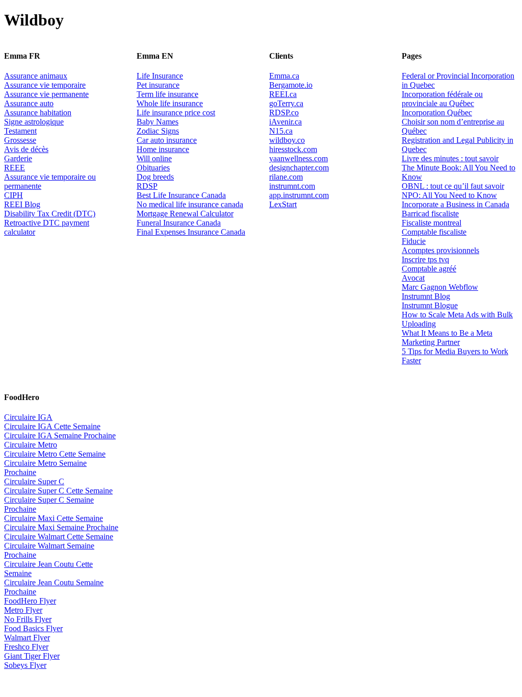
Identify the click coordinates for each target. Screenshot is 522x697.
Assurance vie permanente (46, 94)
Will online (154, 158)
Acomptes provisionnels (440, 250)
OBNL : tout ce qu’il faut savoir (453, 186)
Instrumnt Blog (426, 296)
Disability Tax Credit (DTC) (49, 213)
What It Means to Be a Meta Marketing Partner (447, 337)
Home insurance (163, 149)
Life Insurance (160, 75)
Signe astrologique (34, 121)
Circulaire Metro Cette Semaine (55, 454)
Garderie (18, 158)
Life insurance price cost (176, 112)
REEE (14, 167)
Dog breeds (155, 176)
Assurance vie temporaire (45, 85)
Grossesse (20, 140)
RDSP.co (284, 112)
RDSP (147, 186)
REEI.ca (283, 94)
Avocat (413, 277)
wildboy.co (287, 140)
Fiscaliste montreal (431, 222)
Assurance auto (29, 103)
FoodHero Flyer (30, 600)
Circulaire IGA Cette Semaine (52, 426)
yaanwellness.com (298, 158)
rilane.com (286, 176)
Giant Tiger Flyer (32, 656)
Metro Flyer (23, 610)
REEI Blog (22, 204)
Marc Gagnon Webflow (440, 287)
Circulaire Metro (30, 444)
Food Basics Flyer (33, 628)
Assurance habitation (37, 112)
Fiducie (414, 241)
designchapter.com (299, 167)
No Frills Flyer (27, 619)
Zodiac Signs (158, 131)
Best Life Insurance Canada (181, 195)
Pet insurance (158, 85)
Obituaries (153, 167)
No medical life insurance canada (190, 204)
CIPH (13, 195)
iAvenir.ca (285, 121)
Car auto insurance (167, 140)
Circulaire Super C (34, 481)
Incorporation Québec (437, 112)
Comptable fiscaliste (434, 232)
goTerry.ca (286, 103)
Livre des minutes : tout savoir (450, 158)
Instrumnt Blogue (430, 305)
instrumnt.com (292, 186)
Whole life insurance (170, 103)
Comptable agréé (429, 268)
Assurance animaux (35, 75)
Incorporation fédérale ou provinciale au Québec (442, 99)
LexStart (283, 204)
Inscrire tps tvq (425, 259)
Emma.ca (284, 75)
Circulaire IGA (28, 417)
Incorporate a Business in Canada (455, 204)
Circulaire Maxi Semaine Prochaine (61, 527)
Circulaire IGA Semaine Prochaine (60, 435)
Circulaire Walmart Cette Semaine (58, 536)
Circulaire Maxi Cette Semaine (53, 518)
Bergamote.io (290, 85)
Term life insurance (167, 94)
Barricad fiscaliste (430, 213)
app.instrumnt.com (299, 195)
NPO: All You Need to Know (449, 195)
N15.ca (281, 131)
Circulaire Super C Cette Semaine (58, 490)
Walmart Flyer (27, 637)
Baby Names (157, 121)
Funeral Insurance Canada (179, 222)
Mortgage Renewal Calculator (185, 213)
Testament (20, 131)
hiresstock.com (293, 149)
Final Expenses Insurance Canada (191, 232)
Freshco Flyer (26, 646)
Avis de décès (26, 149)
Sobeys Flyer (25, 665)
